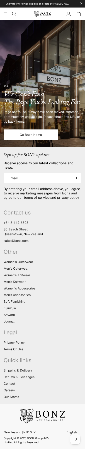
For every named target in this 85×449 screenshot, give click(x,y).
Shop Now (42, 243)
